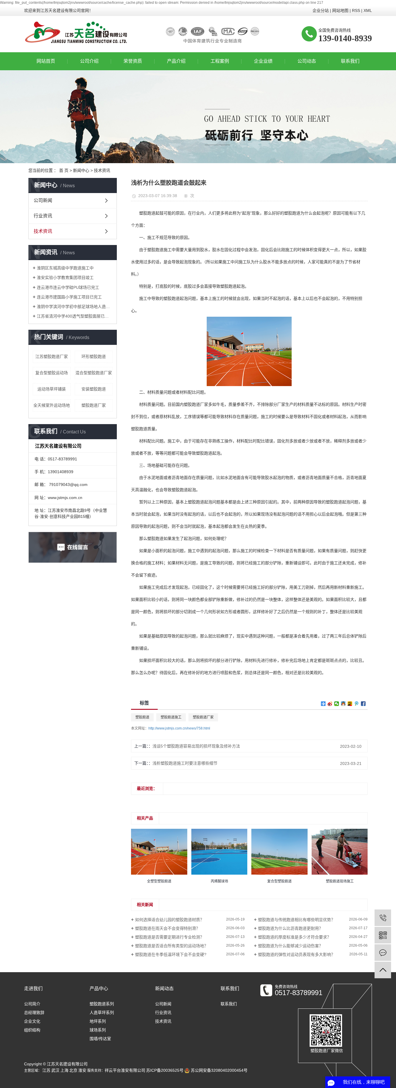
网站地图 (340, 10)
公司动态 (306, 61)
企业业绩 (263, 61)
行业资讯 (43, 215)
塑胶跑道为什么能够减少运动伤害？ (290, 945)
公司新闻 (43, 200)
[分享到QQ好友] (343, 703)
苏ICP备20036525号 (165, 1070)
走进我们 (33, 988)
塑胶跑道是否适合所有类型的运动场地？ (171, 945)
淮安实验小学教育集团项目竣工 (65, 277)
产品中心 (99, 988)
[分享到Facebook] (363, 703)
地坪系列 (98, 1021)
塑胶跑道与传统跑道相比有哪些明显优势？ (296, 919)
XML (368, 10)
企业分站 (321, 10)
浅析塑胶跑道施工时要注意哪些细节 (184, 763)
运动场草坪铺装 (51, 389)
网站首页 (46, 61)
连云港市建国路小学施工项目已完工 (69, 297)
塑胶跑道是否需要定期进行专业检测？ (169, 937)
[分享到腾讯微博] (356, 703)
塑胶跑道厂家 (203, 717)
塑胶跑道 (142, 717)
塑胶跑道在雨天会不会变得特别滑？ (167, 928)
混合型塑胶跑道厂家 (93, 372)
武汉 (55, 1070)
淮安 (82, 1070)
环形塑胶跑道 (93, 356)
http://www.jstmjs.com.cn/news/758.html (179, 728)
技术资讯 (102, 170)
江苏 (46, 1070)
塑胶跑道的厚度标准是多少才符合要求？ (294, 937)
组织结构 (32, 1030)
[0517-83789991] (383, 917)
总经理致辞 (34, 1012)
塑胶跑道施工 (171, 717)
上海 (64, 1070)
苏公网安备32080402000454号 (219, 1070)
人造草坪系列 (102, 1012)
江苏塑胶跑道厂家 (51, 356)
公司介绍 (89, 61)
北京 (73, 1070)
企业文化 (32, 1021)
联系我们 (350, 61)
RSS (356, 10)
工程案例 (219, 61)
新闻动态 (164, 988)
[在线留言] (383, 952)
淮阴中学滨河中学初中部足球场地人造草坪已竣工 (74, 306)
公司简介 (32, 1003)
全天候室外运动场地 (51, 405)
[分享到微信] (336, 703)
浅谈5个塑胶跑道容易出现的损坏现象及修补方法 (196, 746)
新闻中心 (81, 170)
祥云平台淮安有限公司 (125, 1070)
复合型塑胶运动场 (51, 372)
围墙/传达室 (100, 1038)
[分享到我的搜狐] (350, 703)
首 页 (63, 170)
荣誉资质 (132, 61)
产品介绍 (176, 61)
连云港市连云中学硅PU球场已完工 (68, 287)
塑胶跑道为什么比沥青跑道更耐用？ (290, 928)
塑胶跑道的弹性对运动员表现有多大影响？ (296, 954)
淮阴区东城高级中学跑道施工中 (65, 268)
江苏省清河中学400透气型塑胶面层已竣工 (74, 316)
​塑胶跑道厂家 (93, 405)
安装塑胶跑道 (93, 389)
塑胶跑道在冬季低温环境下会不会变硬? (170, 954)
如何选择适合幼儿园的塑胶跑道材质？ (169, 919)
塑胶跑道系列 (102, 1003)
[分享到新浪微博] (330, 703)
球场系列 (98, 1030)
